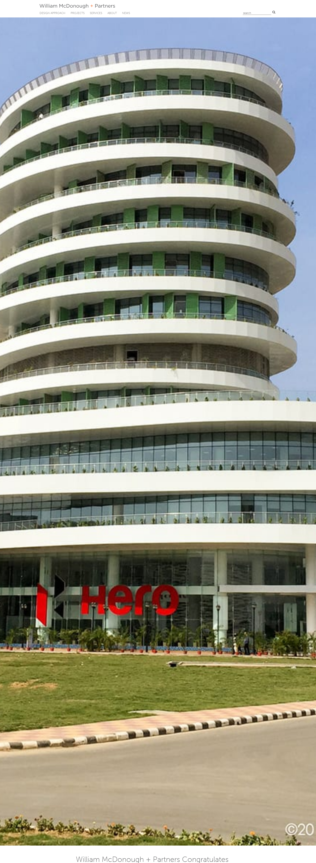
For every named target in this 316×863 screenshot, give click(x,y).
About (112, 13)
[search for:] (257, 12)
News (126, 13)
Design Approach (52, 13)
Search (273, 12)
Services (96, 13)
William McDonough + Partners (77, 6)
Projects (78, 13)
